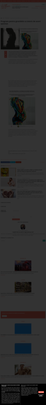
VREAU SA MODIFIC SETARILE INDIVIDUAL (41, 395)
